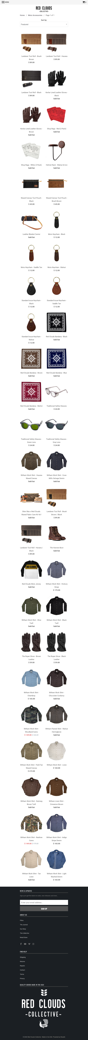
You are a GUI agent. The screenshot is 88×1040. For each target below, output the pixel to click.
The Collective (24, 933)
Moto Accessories (35, 15)
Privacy (22, 978)
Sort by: (44, 20)
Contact (22, 970)
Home (22, 15)
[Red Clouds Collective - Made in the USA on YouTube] (25, 944)
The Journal (24, 925)
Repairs (22, 966)
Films (21, 920)
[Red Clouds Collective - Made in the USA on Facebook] (21, 944)
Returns (22, 961)
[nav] (5, 2)
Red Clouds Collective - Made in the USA (40, 1037)
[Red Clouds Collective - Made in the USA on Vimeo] (29, 944)
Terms (22, 974)
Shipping (23, 957)
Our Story (23, 929)
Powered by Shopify (59, 1037)
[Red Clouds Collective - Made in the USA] (44, 9)
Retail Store (23, 937)
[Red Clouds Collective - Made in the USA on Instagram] (33, 944)
